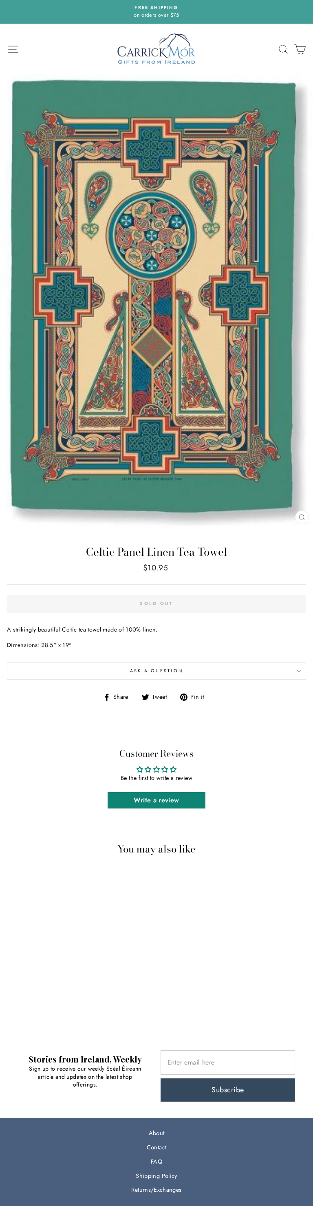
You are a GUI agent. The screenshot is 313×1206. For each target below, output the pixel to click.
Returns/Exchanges (156, 1190)
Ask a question (156, 670)
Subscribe (228, 1090)
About (157, 1133)
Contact (157, 1147)
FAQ (156, 1161)
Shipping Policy (156, 1176)
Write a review (156, 800)
